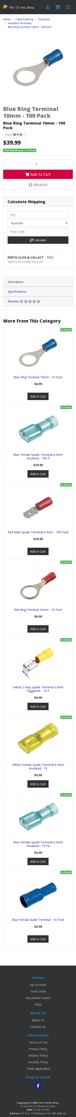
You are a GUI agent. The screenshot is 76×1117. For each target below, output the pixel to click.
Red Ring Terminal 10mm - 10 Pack (38, 610)
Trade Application (38, 1069)
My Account (38, 985)
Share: (9, 134)
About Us (38, 1020)
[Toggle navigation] (68, 7)
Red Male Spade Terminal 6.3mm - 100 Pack (38, 532)
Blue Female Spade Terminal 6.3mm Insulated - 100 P (38, 456)
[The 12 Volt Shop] (19, 7)
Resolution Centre (38, 998)
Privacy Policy (38, 1049)
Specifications (17, 292)
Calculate (39, 240)
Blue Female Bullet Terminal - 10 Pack (38, 920)
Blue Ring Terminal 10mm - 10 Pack (38, 377)
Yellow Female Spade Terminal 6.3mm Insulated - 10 (38, 766)
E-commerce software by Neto (38, 1106)
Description (15, 282)
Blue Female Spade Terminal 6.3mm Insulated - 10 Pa (38, 844)
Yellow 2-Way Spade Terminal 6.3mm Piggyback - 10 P (38, 689)
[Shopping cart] (57, 7)
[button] (38, 184)
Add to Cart (40, 174)
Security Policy (38, 1062)
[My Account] (47, 7)
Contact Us (38, 1027)
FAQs (38, 1004)
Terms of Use (38, 1042)
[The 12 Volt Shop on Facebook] (38, 1086)
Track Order (38, 991)
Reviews (14, 301)
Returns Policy (38, 1055)
